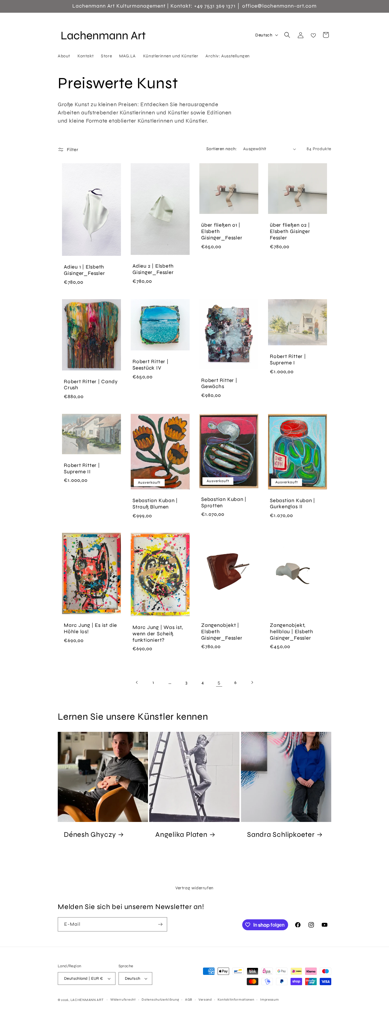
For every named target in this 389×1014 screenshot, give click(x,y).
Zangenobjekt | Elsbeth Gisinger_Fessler (221, 631)
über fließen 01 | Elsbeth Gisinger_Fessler (221, 231)
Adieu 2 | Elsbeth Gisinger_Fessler (153, 269)
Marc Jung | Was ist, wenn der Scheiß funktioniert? (158, 633)
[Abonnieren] (160, 924)
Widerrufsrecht (123, 1000)
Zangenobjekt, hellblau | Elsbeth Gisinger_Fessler (291, 631)
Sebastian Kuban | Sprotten (223, 502)
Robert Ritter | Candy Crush (91, 385)
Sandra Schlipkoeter (281, 834)
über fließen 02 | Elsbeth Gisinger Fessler (290, 231)
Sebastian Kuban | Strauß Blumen (155, 504)
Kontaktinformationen (236, 1000)
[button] (287, 35)
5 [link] (219, 682)
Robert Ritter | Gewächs (219, 383)
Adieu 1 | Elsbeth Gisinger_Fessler (84, 270)
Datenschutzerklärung (160, 1000)
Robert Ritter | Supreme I (288, 360)
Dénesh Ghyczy (90, 834)
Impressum (269, 1000)
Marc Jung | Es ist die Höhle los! (90, 628)
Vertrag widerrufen (194, 888)
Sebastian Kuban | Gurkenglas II (292, 504)
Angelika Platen (181, 834)
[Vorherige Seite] (137, 682)
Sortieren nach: (221, 148)
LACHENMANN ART (88, 1000)
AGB (188, 1000)
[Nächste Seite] (252, 682)
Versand (205, 1000)
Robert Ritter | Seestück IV (151, 365)
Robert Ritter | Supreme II (82, 468)
